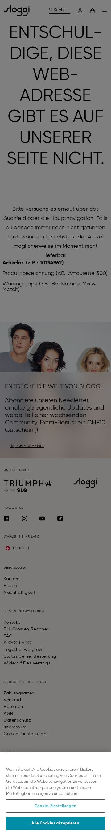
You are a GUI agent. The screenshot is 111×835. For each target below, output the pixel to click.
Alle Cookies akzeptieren (55, 823)
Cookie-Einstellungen (55, 806)
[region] (55, 793)
